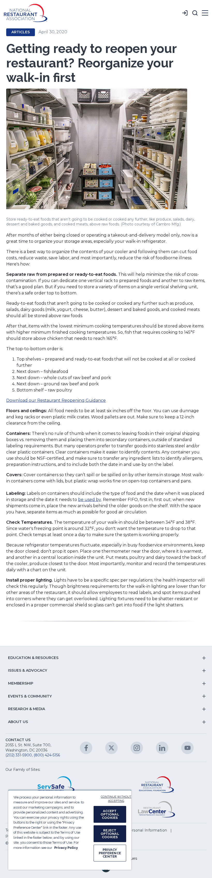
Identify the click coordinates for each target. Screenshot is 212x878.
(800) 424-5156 (47, 755)
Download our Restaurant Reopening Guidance (56, 400)
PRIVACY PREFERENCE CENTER (110, 853)
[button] (195, 13)
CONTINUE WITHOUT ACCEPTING (116, 799)
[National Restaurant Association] (25, 13)
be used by (89, 499)
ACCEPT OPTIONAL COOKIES (110, 814)
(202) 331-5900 (18, 755)
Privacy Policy (66, 848)
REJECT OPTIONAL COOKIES (110, 833)
